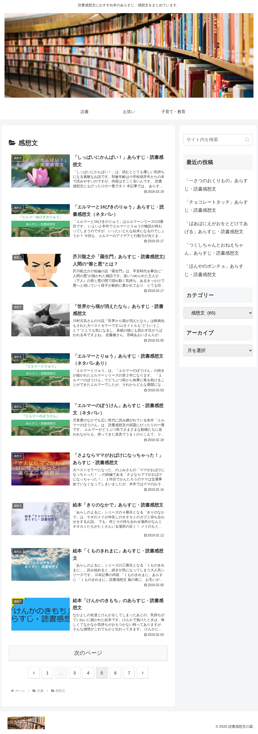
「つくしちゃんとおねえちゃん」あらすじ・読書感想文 (213, 249)
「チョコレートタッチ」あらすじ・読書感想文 (216, 206)
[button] (247, 140)
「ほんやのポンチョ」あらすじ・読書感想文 (213, 270)
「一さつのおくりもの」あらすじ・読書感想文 (216, 184)
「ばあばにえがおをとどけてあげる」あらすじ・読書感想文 (216, 227)
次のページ (88, 653)
